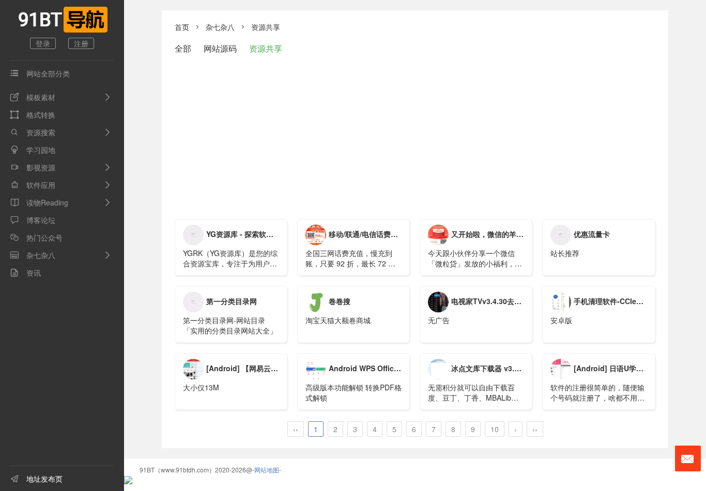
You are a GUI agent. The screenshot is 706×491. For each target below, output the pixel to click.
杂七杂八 (32, 255)
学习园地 (32, 150)
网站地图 (266, 469)
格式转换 (32, 114)
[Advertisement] (415, 136)
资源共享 (265, 27)
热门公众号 (36, 237)
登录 (43, 43)
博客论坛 (32, 220)
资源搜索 (32, 132)
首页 (182, 27)
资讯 (25, 272)
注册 (81, 43)
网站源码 (220, 48)
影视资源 (32, 167)
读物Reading (39, 202)
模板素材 (32, 97)
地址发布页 (36, 478)
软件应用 (32, 185)
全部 (183, 48)
